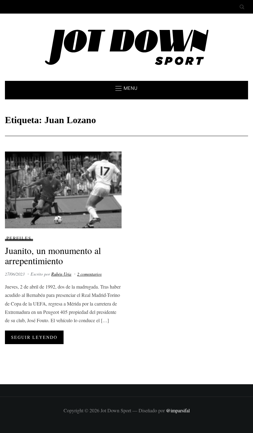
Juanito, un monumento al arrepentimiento (53, 255)
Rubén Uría (61, 274)
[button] (126, 88)
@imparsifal (178, 410)
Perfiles (18, 238)
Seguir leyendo (34, 337)
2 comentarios (89, 274)
